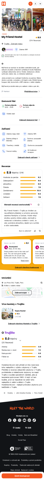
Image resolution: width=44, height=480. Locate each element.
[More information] (38, 204)
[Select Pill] (30, 4)
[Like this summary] (35, 231)
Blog (8, 435)
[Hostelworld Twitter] (14, 420)
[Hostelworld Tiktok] (34, 420)
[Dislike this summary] (40, 231)
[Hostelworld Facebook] (9, 420)
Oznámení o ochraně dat (11, 460)
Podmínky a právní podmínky (31, 460)
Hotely (20, 435)
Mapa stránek (15, 470)
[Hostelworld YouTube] (24, 420)
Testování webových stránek (30, 465)
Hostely (14, 435)
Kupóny (7, 465)
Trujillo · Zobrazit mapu (13, 44)
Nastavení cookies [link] (27, 470)
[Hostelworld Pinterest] (29, 420)
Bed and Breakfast (30, 435)
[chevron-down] (20, 340)
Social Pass (22, 440)
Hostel (4, 34)
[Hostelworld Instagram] (19, 420)
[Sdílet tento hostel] (41, 30)
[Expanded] (4, 393)
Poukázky (14, 465)
